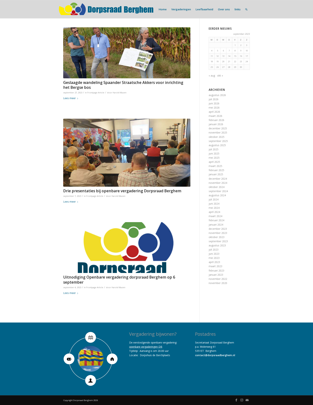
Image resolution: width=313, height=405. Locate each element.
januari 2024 (216, 224)
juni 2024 (214, 203)
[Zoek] (246, 9)
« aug (212, 75)
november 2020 (218, 283)
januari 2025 (216, 174)
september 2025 (218, 141)
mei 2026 (214, 107)
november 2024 (218, 183)
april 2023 (214, 262)
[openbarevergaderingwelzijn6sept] (126, 153)
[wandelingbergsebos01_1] (126, 52)
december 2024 (218, 178)
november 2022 (218, 279)
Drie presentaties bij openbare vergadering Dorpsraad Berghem (122, 190)
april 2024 (214, 212)
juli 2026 (213, 99)
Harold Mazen (119, 92)
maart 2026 (215, 116)
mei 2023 (214, 258)
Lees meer (69, 98)
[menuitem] (162, 9)
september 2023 (218, 241)
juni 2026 (214, 103)
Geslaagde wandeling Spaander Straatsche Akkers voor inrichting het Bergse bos (123, 85)
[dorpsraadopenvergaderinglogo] (126, 247)
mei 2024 (214, 207)
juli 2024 (213, 199)
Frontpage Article (95, 92)
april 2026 (214, 111)
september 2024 (218, 191)
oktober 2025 (216, 137)
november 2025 (218, 132)
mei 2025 (214, 157)
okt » (220, 75)
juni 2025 (214, 153)
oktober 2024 (216, 187)
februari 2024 (216, 220)
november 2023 (218, 233)
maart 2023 (215, 266)
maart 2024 (215, 216)
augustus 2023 (217, 245)
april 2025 (214, 162)
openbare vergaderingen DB (145, 346)
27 (223, 67)
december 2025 (218, 128)
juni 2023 (214, 253)
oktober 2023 (216, 237)
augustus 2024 (217, 195)
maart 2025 (215, 166)
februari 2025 (216, 170)
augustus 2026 (217, 95)
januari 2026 (216, 124)
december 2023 (218, 228)
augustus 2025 (217, 145)
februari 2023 (216, 270)
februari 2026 (216, 120)
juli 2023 (213, 249)
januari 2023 (216, 274)
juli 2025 (213, 149)
